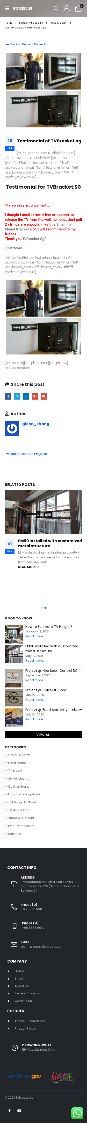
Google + (35, 396)
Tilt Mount (15, 771)
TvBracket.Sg (33, 239)
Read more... (35, 636)
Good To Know (19, 755)
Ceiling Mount (18, 786)
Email (44, 396)
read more (27, 567)
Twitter (17, 396)
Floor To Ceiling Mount (24, 794)
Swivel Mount (18, 778)
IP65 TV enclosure (21, 826)
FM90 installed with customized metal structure (50, 543)
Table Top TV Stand (22, 802)
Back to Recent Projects (28, 44)
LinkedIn (26, 396)
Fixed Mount (17, 763)
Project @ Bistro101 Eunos (46, 690)
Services (14, 834)
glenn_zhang (35, 423)
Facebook (8, 396)
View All (43, 734)
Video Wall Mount (21, 818)
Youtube (19, 1111)
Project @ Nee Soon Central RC (51, 670)
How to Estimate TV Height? (48, 626)
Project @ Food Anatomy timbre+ (53, 709)
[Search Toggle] (56, 8)
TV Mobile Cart (18, 810)
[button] (42, 608)
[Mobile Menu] (9, 8)
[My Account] (66, 8)
